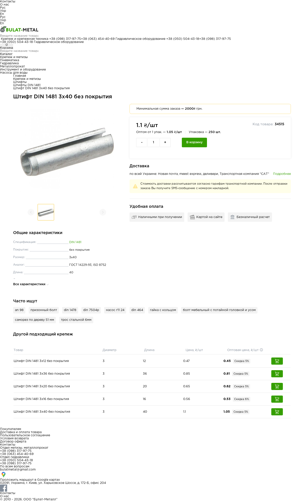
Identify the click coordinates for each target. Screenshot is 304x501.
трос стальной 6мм (76, 320)
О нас (4, 4)
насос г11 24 (115, 310)
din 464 (137, 310)
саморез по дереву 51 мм (34, 320)
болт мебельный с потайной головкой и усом (219, 310)
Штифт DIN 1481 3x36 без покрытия (42, 373)
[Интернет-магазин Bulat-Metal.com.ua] (152, 29)
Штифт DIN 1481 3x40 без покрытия (42, 411)
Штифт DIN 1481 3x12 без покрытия (41, 361)
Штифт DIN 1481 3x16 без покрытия (41, 399)
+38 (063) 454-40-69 (98, 39)
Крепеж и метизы (14, 57)
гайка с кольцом (163, 310)
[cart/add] (277, 361)
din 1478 (70, 310)
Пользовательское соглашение (25, 435)
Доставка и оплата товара (21, 432)
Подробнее (282, 174)
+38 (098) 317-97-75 (65, 39)
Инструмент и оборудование (23, 69)
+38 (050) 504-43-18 (182, 39)
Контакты (7, 1)
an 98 (19, 310)
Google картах (48, 480)
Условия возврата (14, 438)
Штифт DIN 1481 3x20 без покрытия (42, 386)
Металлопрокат (12, 66)
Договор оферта (13, 441)
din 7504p (91, 310)
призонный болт (43, 310)
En (2, 14)
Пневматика (9, 60)
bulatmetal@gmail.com (18, 469)
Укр (3, 11)
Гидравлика (9, 63)
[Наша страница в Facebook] (152, 488)
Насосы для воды (14, 72)
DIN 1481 (75, 242)
